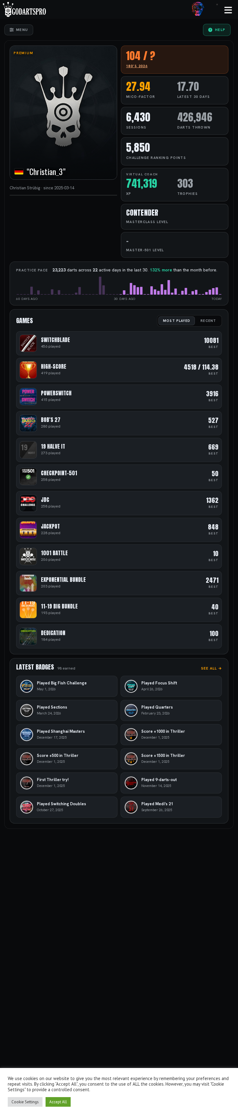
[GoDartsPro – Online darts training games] (24, 8)
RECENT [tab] (208, 321)
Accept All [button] (58, 1102)
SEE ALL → (211, 668)
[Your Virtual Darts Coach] (198, 8)
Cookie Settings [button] (25, 1102)
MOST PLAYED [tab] (176, 321)
